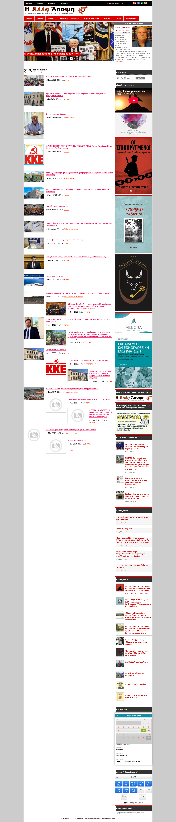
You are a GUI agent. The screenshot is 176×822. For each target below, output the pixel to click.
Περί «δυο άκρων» (124, 529)
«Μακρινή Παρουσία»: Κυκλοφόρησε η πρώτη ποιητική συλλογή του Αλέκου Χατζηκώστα (138, 616)
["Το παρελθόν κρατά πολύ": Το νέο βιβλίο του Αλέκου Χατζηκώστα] (120, 656)
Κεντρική (29, 3)
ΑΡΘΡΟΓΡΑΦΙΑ (131, 19)
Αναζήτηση (51, 3)
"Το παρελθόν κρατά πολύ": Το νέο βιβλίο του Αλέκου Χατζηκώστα (137, 653)
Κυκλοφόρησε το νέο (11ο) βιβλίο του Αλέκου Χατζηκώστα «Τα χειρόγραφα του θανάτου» (138, 603)
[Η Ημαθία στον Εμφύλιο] (120, 689)
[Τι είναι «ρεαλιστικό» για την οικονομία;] (142, 47)
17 (118, 734)
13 (133, 730)
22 (144, 734)
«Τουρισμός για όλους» (55, 276)
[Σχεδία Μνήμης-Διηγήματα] (120, 667)
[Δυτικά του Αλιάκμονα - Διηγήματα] (120, 678)
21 (138, 734)
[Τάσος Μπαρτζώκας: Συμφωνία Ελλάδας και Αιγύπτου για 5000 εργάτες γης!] (34, 268)
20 (133, 734)
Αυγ (133, 790)
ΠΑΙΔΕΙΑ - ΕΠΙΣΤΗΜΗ (91, 19)
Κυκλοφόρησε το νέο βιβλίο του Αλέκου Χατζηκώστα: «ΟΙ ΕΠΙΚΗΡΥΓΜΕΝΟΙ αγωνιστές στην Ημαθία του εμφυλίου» (137, 589)
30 (149, 738)
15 (144, 730)
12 (128, 730)
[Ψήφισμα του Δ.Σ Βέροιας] (34, 359)
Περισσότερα (119, 61)
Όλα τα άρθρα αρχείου (134, 803)
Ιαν (118, 784)
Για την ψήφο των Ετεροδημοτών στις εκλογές (64, 240)
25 (123, 738)
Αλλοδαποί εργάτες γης (77, 440)
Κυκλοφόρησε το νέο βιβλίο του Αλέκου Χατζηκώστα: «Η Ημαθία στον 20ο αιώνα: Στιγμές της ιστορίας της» (137, 629)
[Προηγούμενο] (117, 715)
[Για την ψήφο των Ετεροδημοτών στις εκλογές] (34, 249)
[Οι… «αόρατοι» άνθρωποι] (34, 138)
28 (138, 738)
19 (128, 734)
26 (128, 738)
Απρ (141, 784)
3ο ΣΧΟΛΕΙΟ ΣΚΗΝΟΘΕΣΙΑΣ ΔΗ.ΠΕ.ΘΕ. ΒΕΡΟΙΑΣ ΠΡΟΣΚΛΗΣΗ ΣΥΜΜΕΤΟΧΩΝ (77, 293)
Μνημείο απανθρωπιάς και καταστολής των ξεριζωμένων (68, 77)
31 (118, 741)
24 (118, 738)
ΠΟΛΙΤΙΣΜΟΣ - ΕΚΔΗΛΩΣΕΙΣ (69, 19)
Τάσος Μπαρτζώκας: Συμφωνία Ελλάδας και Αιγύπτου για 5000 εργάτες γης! (76, 257)
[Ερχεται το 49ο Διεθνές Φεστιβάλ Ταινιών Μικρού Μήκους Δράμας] (120, 449)
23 (149, 734)
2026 (133, 777)
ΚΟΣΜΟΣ (51, 19)
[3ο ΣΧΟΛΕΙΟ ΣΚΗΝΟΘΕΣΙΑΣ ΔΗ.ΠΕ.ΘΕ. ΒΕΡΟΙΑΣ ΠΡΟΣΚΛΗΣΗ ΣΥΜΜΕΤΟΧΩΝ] (34, 304)
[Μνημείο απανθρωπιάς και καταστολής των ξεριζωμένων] (34, 85)
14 (138, 730)
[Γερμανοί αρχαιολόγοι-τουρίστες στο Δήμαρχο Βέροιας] (56, 412)
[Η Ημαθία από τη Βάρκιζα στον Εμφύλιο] (120, 700)
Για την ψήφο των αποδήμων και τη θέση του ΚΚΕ (88, 360)
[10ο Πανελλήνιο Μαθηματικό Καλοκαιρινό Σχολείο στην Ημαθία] (34, 442)
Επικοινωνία (64, 3)
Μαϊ (148, 784)
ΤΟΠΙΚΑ (29, 19)
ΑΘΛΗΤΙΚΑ (107, 19)
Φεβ (126, 784)
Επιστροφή (71, 450)
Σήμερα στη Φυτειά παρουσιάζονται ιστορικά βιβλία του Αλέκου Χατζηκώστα (136, 481)
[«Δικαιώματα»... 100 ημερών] (34, 215)
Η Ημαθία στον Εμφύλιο (135, 684)
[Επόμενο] (150, 715)
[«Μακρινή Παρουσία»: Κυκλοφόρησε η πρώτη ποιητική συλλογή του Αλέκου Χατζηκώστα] (120, 618)
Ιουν (118, 790)
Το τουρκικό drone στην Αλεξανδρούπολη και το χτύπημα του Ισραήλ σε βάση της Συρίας (132, 554)
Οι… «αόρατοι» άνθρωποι (56, 114)
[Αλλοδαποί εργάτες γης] (56, 453)
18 (123, 734)
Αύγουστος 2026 (134, 716)
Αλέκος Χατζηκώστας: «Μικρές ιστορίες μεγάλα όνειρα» (136, 642)
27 (133, 738)
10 (118, 730)
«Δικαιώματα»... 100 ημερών (57, 206)
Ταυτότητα (40, 3)
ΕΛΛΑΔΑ (40, 19)
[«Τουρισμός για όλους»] (34, 285)
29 (144, 738)
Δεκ (142, 796)
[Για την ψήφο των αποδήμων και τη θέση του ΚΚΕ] (56, 375)
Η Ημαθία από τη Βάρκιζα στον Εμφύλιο (136, 696)
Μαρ (133, 784)
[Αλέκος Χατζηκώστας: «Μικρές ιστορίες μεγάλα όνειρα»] (120, 645)
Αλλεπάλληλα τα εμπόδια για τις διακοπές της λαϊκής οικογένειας (72, 389)
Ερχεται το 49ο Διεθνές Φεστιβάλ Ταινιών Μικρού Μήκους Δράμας (136, 446)
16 (149, 730)
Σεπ (141, 789)
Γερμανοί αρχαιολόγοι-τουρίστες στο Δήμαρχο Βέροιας (90, 399)
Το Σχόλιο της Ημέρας (71, 229)
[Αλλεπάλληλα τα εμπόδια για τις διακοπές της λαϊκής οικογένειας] (34, 399)
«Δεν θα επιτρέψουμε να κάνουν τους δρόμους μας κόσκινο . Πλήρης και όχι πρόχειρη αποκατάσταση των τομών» (132, 540)
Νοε (124, 796)
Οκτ (148, 789)
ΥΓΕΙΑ (119, 19)
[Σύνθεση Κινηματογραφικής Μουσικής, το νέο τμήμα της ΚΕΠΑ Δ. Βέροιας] (120, 499)
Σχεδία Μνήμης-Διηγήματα (136, 662)
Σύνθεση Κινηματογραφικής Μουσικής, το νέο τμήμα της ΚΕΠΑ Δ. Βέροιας (137, 496)
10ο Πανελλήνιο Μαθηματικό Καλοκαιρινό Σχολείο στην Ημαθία (71, 430)
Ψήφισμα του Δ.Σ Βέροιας (56, 350)
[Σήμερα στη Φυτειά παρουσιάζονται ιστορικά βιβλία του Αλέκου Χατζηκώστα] (120, 483)
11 (123, 730)
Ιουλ (126, 790)
